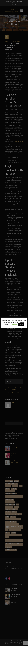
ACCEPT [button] (21, 324)
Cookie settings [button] (13, 324)
